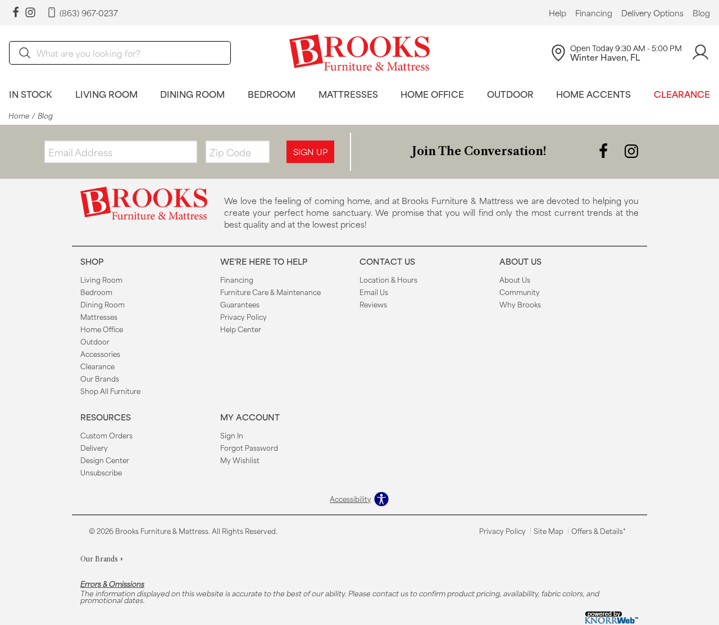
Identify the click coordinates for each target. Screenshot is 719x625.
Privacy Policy (243, 316)
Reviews (373, 304)
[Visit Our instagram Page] (30, 13)
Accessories (100, 353)
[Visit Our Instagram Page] (631, 150)
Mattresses (348, 94)
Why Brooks (520, 304)
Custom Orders (106, 435)
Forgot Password (249, 447)
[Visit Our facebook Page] (15, 13)
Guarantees (240, 304)
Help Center (240, 328)
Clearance (682, 94)
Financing (593, 13)
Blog (701, 13)
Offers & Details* (598, 530)
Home (18, 115)
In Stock (30, 94)
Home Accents (593, 94)
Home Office (432, 94)
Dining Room (192, 94)
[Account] (700, 52)
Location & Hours (388, 279)
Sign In (231, 435)
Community (519, 291)
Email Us (374, 291)
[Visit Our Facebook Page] (604, 150)
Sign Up (310, 151)
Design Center (104, 459)
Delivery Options (652, 13)
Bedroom (271, 94)
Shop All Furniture (110, 390)
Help (557, 13)
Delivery (94, 447)
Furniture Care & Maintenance (270, 291)
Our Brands (99, 378)
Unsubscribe (101, 472)
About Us (514, 279)
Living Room (106, 94)
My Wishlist (240, 459)
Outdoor (510, 94)
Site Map (548, 530)
